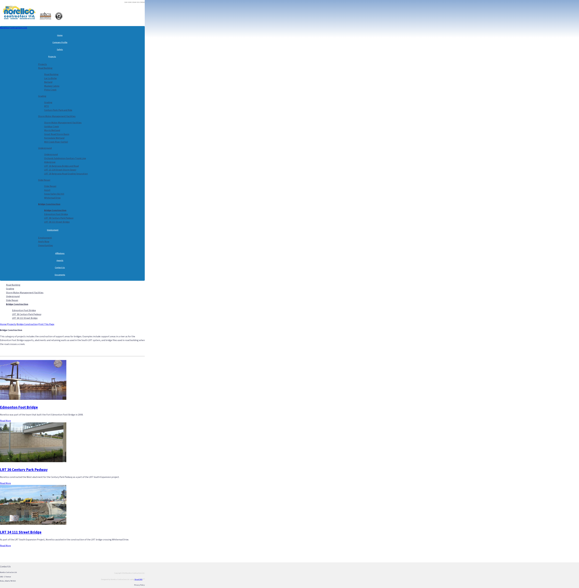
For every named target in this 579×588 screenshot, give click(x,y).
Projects (52, 56)
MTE (46, 106)
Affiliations (60, 253)
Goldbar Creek (51, 126)
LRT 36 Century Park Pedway (58, 218)
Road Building (45, 68)
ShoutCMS (138, 579)
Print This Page (46, 324)
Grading (42, 96)
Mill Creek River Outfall (56, 142)
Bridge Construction (27, 324)
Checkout (142, 2)
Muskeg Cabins (51, 86)
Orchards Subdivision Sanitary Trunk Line (65, 158)
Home (125, 2)
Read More (5, 420)
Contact (130, 2)
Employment (52, 230)
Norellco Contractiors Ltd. (13, 27)
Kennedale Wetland (54, 138)
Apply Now (43, 241)
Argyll (47, 190)
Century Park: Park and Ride (58, 110)
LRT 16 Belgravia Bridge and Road (61, 166)
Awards (60, 260)
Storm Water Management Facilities (57, 116)
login (138, 2)
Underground (45, 148)
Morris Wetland (52, 130)
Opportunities (45, 245)
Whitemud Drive (52, 198)
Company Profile (59, 42)
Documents (60, 274)
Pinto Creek (50, 89)
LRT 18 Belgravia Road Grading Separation (66, 173)
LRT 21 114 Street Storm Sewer (60, 169)
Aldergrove (49, 162)
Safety (60, 49)
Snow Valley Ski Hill (54, 194)
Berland (48, 82)
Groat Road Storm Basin (56, 134)
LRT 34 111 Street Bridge (57, 222)
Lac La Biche (50, 78)
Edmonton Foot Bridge (56, 214)
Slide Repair (44, 180)
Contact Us (60, 267)
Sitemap (134, 2)
